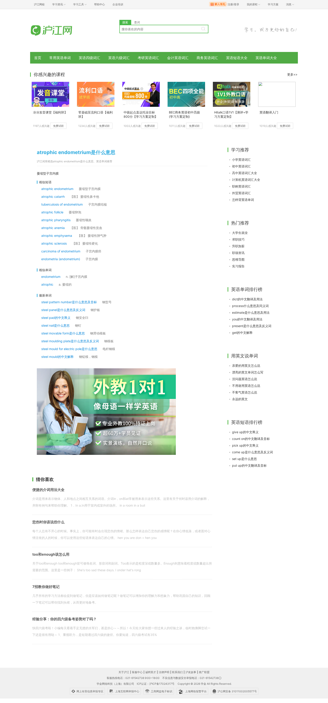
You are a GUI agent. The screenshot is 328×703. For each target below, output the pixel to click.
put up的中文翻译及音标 (249, 465)
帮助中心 (99, 4)
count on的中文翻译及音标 (251, 439)
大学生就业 (240, 233)
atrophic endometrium (57, 189)
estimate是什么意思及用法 (251, 312)
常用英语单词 (60, 58)
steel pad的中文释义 (56, 318)
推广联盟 (204, 672)
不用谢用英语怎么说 (246, 386)
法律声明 (164, 672)
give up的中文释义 (245, 432)
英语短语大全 (236, 58)
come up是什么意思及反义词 (252, 452)
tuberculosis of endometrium (62, 204)
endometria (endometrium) (60, 259)
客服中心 (137, 672)
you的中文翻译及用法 (247, 319)
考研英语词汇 (148, 58)
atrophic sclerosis (54, 243)
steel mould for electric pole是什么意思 (69, 349)
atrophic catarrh (53, 196)
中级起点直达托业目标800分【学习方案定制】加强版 (141, 114)
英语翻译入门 (268, 112)
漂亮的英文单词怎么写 (247, 372)
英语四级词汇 (89, 58)
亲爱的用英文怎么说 (246, 365)
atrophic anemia (53, 228)
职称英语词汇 (241, 186)
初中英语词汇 (241, 166)
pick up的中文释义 (245, 445)
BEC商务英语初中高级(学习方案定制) (184, 114)
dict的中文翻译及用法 (247, 299)
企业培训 (117, 4)
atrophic (47, 284)
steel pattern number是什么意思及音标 (69, 302)
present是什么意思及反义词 (251, 326)
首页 (37, 58)
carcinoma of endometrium (60, 251)
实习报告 (238, 266)
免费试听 (58, 126)
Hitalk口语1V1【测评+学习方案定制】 (231, 114)
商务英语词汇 (207, 58)
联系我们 (177, 672)
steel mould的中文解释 (57, 357)
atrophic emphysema (56, 235)
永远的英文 (240, 399)
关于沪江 (123, 672)
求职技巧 (238, 239)
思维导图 (238, 259)
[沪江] (58, 31)
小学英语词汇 (241, 159)
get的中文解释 (242, 332)
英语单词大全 (266, 58)
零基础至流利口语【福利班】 (95, 114)
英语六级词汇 (119, 58)
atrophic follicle (52, 212)
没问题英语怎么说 (244, 379)
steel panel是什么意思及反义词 (63, 310)
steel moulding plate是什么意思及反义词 (70, 341)
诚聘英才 (150, 672)
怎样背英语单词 (243, 200)
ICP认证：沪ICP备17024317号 (155, 683)
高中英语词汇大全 (244, 173)
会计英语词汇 (178, 58)
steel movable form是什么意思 (63, 333)
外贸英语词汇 (241, 193)
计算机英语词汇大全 (246, 179)
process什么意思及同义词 (250, 306)
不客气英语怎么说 (244, 392)
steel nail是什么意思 (55, 325)
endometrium (50, 276)
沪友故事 (190, 672)
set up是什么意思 (244, 459)
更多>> (292, 74)
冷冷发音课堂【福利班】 (50, 112)
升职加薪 (238, 246)
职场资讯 (238, 253)
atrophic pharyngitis (56, 220)
